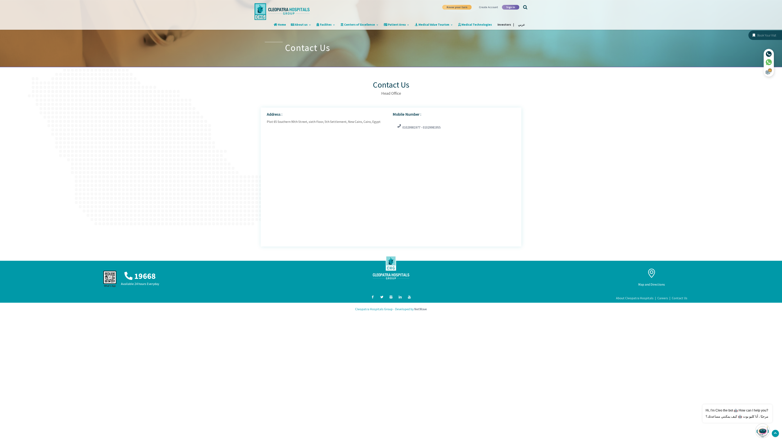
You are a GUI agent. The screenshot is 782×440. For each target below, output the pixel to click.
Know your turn (457, 7)
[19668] (769, 54)
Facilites (325, 24)
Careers (662, 298)
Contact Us (679, 298)
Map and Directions (651, 284)
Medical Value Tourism (434, 24)
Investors (506, 24)
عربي (521, 24)
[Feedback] (769, 71)
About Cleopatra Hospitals (634, 298)
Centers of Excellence (360, 24)
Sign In (510, 7)
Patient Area (396, 24)
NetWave (420, 309)
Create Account (488, 7)
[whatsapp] (769, 62)
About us (301, 24)
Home (281, 24)
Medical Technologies (476, 24)
